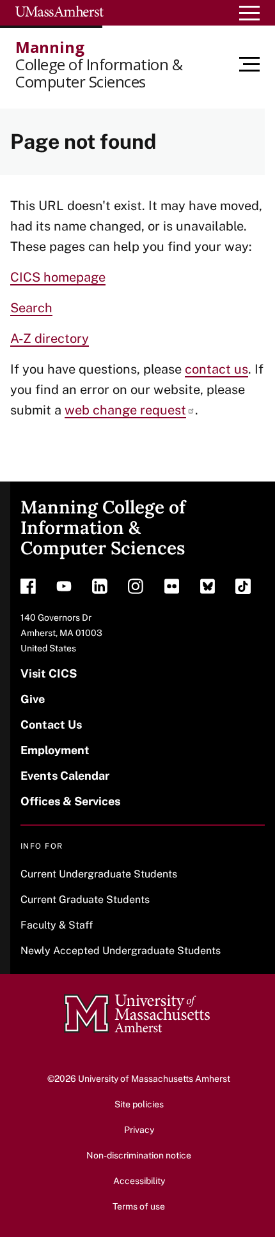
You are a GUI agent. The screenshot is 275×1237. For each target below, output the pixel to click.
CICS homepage (58, 277)
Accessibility (139, 1181)
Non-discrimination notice (138, 1155)
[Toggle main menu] (257, 64)
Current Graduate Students (85, 899)
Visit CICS (48, 673)
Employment (55, 750)
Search (31, 307)
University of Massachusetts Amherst (154, 1079)
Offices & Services (70, 801)
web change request (125, 410)
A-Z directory (49, 338)
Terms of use (139, 1206)
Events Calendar (64, 775)
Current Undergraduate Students (98, 874)
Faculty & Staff (56, 925)
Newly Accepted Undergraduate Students (120, 951)
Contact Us (51, 724)
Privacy (139, 1130)
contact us (216, 369)
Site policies (139, 1104)
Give (32, 699)
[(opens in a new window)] (28, 589)
